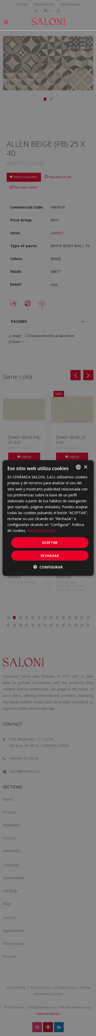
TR (46, 11)
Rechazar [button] (50, 555)
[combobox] (78, 467)
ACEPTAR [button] (50, 542)
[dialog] (47, 518)
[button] (48, 566)
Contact (21, 4)
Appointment (44, 4)
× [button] (85, 467)
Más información (41, 530)
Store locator (70, 4)
